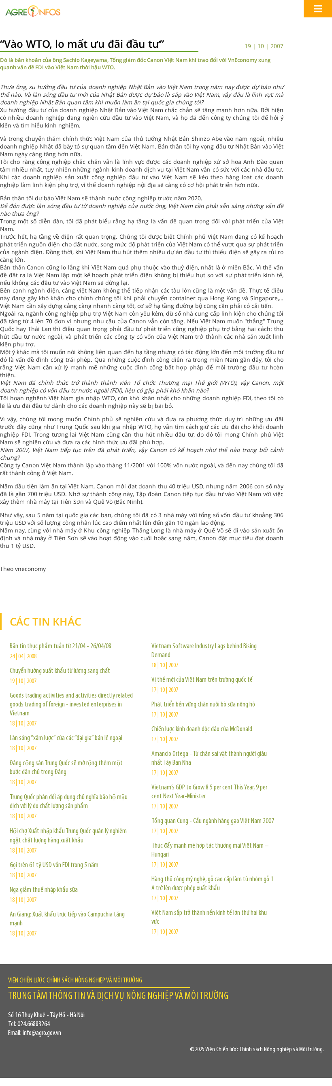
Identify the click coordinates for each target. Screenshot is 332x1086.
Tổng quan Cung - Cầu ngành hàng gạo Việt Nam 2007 (212, 821)
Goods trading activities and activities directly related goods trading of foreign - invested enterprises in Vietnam (71, 704)
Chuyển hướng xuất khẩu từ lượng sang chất (60, 671)
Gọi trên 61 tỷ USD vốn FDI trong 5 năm (54, 865)
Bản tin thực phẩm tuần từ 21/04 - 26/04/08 (60, 646)
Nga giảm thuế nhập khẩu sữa (44, 890)
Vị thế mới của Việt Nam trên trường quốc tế (202, 680)
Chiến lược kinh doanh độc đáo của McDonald (201, 729)
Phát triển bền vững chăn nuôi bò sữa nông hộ (203, 704)
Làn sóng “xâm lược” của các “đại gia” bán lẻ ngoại (66, 738)
